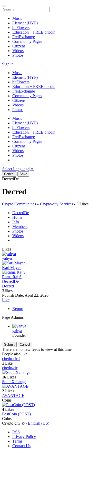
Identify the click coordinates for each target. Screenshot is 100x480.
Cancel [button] (9, 174)
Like (5, 300)
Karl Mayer (11, 267)
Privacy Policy (24, 436)
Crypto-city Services (57, 204)
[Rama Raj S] (50, 272)
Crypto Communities (19, 204)
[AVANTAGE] (50, 386)
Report (17, 308)
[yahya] (50, 254)
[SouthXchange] (50, 372)
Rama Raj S (12, 277)
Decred (8, 286)
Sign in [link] (8, 64)
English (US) (38, 423)
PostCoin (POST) (16, 414)
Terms (17, 441)
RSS (16, 432)
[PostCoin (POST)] (50, 405)
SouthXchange (14, 381)
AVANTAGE (13, 395)
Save (23, 174)
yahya (7, 258)
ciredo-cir (9, 368)
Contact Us (21, 446)
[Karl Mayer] (50, 263)
